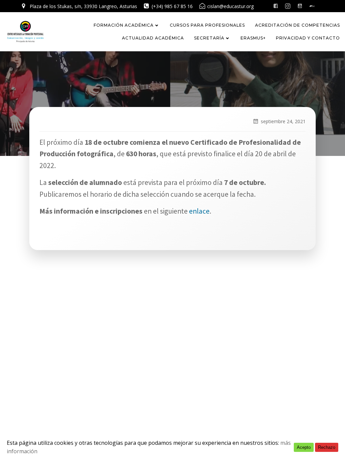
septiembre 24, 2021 (283, 121)
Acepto (304, 447)
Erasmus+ (253, 37)
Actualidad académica (153, 37)
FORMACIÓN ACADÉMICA (124, 25)
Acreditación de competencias (297, 25)
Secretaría (209, 37)
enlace (199, 211)
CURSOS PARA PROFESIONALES (207, 25)
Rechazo (326, 447)
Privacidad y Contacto (308, 37)
